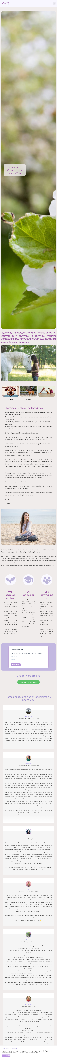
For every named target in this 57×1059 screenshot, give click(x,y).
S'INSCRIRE (15, 664)
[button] (54, 3)
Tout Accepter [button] (6, 1055)
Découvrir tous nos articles (28, 682)
